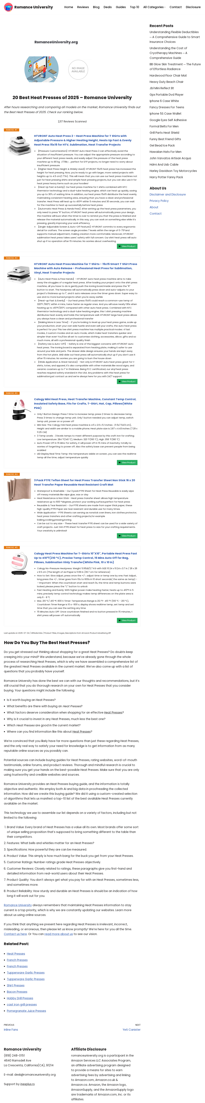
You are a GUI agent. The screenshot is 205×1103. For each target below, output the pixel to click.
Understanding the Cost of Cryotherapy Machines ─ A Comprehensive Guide (168, 53)
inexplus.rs (27, 1084)
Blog (96, 7)
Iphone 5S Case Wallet (165, 114)
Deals (108, 7)
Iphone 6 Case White (164, 101)
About (154, 207)
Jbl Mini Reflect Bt (162, 88)
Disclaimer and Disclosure (168, 194)
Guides (121, 7)
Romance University (18, 905)
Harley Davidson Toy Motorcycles (173, 171)
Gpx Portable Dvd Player (167, 95)
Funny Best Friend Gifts (165, 139)
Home (68, 7)
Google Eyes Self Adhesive (168, 120)
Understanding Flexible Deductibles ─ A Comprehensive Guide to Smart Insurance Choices (175, 37)
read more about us (58, 934)
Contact (176, 7)
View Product (129, 246)
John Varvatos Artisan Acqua (170, 158)
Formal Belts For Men (164, 126)
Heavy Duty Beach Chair (167, 82)
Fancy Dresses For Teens (167, 107)
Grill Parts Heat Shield (164, 133)
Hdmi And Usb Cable (164, 165)
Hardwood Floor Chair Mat (168, 76)
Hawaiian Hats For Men (165, 152)
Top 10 (134, 7)
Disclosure (193, 7)
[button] (164, 7)
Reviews (83, 7)
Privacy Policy (159, 201)
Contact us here (15, 934)
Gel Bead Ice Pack (162, 145)
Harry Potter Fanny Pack (166, 177)
